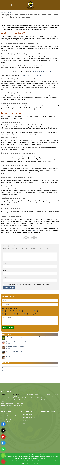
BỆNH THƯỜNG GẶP (23, 460)
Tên (4, 263)
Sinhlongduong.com (35, 463)
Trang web (5, 277)
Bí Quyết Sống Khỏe (40, 460)
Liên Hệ (56, 460)
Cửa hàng (31, 460)
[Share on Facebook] (26, 237)
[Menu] (12, 5)
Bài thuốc (4, 365)
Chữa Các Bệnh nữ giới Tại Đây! (33, 75)
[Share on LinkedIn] (36, 237)
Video (52, 460)
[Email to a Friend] (31, 237)
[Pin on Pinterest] (34, 237)
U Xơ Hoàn (9, 356)
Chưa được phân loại (6, 12)
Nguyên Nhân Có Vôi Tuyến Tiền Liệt (16, 341)
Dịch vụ (48, 460)
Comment (8, 343)
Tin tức (13, 12)
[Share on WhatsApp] (23, 237)
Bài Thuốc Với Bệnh (13, 460)
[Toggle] (57, 365)
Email (4, 270)
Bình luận (5, 251)
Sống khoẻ (5, 370)
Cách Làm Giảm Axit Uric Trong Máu (15, 346)
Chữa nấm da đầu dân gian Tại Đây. (42, 71)
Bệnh (3, 368)
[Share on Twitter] (28, 237)
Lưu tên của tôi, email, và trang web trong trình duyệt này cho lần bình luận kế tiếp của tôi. (28, 284)
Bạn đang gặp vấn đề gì (9, 308)
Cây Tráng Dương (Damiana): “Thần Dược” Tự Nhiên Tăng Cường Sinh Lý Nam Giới (28, 337)
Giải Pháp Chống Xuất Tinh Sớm (14, 351)
